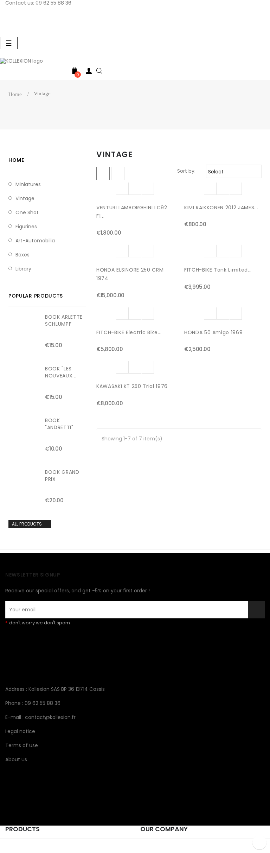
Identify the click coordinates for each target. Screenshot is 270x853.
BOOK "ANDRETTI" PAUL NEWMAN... (65, 427)
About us (16, 759)
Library (23, 268)
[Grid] (103, 173)
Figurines (26, 226)
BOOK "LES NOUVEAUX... (60, 372)
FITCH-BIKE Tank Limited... (218, 269)
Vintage (24, 198)
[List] (118, 173)
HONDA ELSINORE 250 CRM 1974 (129, 274)
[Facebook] (10, 662)
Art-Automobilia (35, 240)
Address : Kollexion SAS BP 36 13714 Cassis (55, 689)
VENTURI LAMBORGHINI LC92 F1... (131, 211)
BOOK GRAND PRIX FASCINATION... (64, 479)
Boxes (22, 254)
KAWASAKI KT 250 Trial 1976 (132, 386)
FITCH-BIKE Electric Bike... (129, 332)
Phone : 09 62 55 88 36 (32, 703)
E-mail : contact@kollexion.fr (40, 717)
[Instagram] (22, 662)
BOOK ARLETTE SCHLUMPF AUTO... (64, 324)
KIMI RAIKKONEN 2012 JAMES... (221, 207)
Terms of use (21, 745)
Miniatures (28, 184)
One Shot (27, 212)
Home (16, 160)
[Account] (89, 72)
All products (29, 524)
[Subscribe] (256, 609)
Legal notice (20, 731)
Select (232, 171)
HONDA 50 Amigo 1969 (213, 332)
